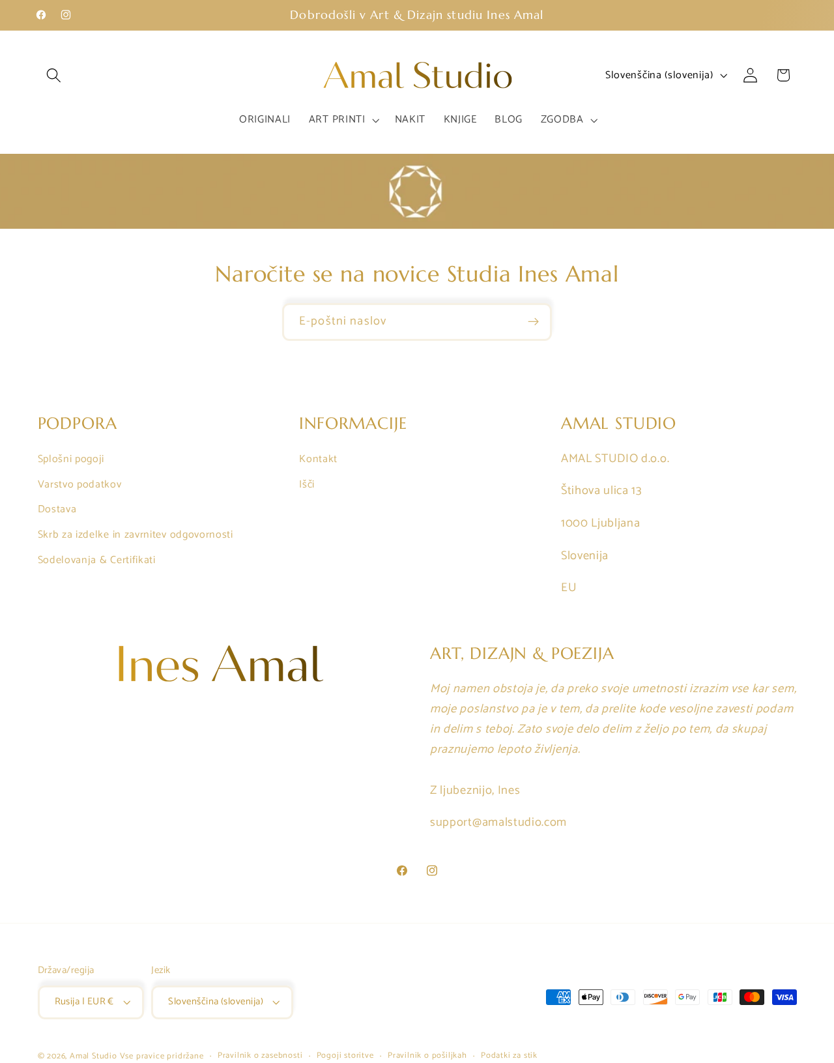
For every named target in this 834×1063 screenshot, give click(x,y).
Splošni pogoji (71, 459)
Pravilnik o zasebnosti (260, 1055)
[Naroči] (533, 322)
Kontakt (318, 459)
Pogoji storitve (345, 1055)
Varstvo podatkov (80, 484)
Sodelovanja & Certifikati (97, 560)
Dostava (57, 509)
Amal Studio (93, 1056)
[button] (54, 75)
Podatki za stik (509, 1055)
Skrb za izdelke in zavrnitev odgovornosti (135, 535)
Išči (307, 484)
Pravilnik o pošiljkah (427, 1055)
